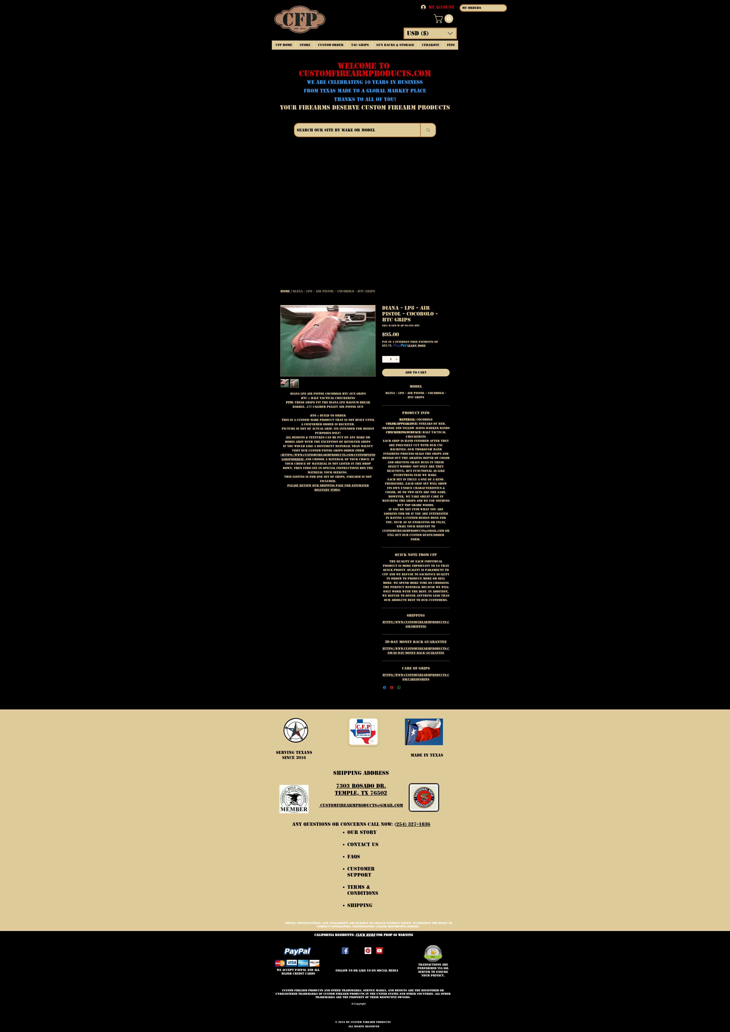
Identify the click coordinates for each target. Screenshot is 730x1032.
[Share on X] (406, 687)
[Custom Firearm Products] (368, 950)
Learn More (416, 345)
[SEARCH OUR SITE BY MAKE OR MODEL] (428, 130)
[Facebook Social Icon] (345, 950)
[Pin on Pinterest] (392, 687)
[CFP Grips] (379, 950)
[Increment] (397, 359)
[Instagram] (356, 950)
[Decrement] (385, 359)
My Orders (471, 8)
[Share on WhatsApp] (399, 687)
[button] (444, 18)
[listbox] (430, 33)
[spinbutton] (391, 359)
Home (285, 291)
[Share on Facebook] (384, 687)
